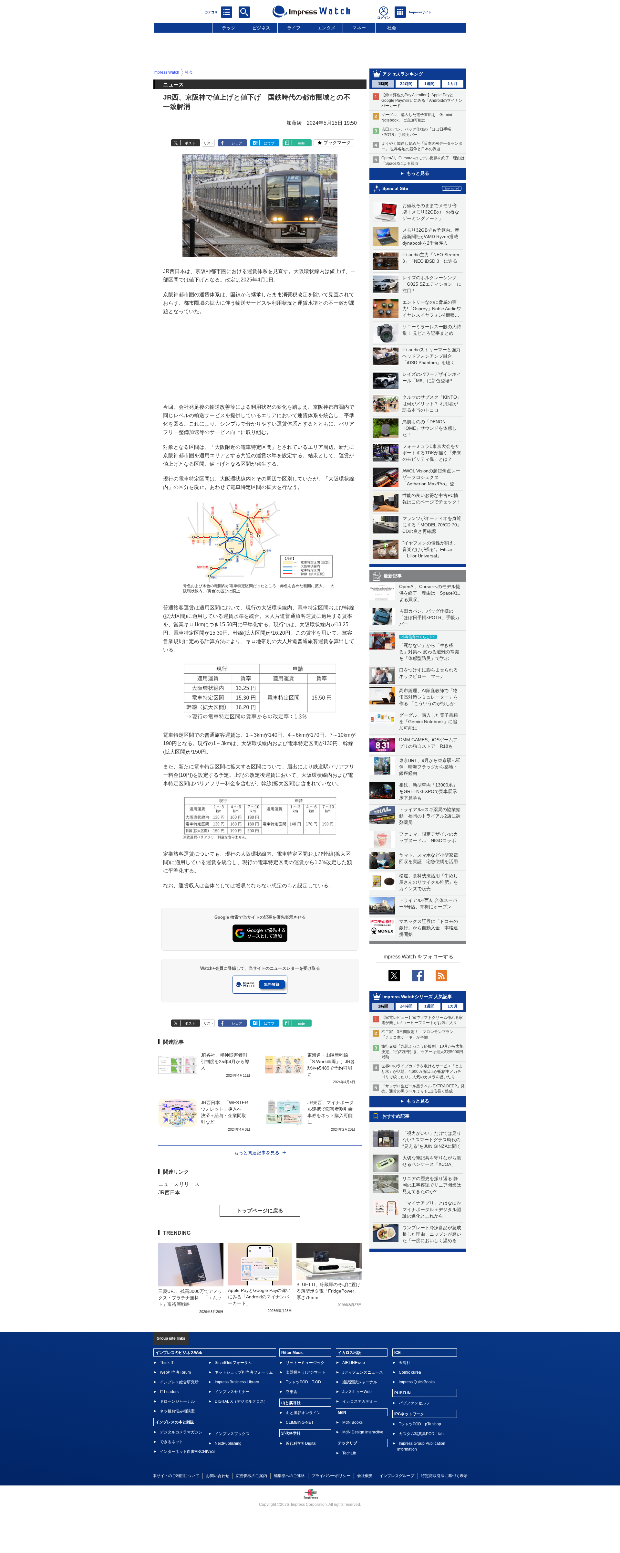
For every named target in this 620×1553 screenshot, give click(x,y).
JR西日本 (169, 1192)
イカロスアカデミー (359, 1401)
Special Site (395, 188)
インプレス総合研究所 (179, 1382)
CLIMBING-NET (300, 1422)
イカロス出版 (349, 1352)
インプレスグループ (396, 1476)
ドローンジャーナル (177, 1401)
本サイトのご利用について (176, 1476)
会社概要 (365, 1476)
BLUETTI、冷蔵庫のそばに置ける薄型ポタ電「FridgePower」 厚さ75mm (329, 1291)
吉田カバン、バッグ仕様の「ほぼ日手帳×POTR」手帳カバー (429, 617)
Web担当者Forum (175, 1372)
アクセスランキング (402, 74)
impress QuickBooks (417, 1382)
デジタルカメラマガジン (181, 1432)
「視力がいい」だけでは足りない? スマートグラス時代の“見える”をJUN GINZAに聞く (431, 1140)
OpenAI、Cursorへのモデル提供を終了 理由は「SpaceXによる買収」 (429, 593)
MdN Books (352, 1422)
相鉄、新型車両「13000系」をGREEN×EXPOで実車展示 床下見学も (430, 791)
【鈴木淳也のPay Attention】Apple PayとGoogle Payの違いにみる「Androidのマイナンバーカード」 (421, 100)
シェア (237, 143)
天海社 (404, 1362)
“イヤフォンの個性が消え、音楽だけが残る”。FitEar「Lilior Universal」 (430, 549)
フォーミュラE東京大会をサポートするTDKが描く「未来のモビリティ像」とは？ (431, 453)
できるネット (171, 1442)
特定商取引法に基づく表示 (444, 1476)
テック (228, 27)
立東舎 (291, 1391)
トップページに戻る (260, 1210)
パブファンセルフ (414, 1403)
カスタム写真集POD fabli (422, 1434)
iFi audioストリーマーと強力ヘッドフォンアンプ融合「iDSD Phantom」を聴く (431, 356)
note (301, 143)
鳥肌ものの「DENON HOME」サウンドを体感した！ (429, 428)
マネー (359, 27)
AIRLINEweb (353, 1362)
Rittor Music (292, 1352)
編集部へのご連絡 (289, 1476)
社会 (391, 27)
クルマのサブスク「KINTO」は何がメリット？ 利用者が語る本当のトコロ (431, 404)
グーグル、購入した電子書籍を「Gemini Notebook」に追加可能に (428, 722)
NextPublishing (228, 1443)
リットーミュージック (305, 1362)
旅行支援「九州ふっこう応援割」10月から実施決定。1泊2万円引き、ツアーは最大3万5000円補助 (422, 1052)
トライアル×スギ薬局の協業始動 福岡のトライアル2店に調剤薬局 (429, 816)
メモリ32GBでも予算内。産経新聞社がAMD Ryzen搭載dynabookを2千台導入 (430, 236)
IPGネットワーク (409, 1414)
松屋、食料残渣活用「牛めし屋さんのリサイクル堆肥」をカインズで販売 (428, 882)
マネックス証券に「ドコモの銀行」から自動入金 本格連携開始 (428, 928)
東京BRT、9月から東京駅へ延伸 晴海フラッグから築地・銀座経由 (429, 767)
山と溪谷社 (291, 1402)
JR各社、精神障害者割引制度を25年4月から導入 (225, 1061)
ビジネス (261, 27)
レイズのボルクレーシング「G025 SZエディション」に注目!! (431, 284)
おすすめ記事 (395, 1116)
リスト (208, 143)
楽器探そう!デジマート (306, 1372)
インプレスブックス (232, 1434)
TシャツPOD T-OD (303, 1382)
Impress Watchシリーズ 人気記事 (417, 996)
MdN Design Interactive (362, 1432)
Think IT (167, 1362)
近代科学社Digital (301, 1443)
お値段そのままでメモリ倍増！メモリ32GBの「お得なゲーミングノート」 (430, 212)
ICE (397, 1352)
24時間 (406, 83)
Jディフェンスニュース (362, 1372)
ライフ (294, 27)
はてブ (269, 143)
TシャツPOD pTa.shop (420, 1424)
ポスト (190, 143)
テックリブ (347, 1443)
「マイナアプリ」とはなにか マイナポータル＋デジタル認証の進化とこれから (434, 1209)
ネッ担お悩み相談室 (177, 1411)
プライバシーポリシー (331, 1476)
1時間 (383, 83)
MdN (342, 1412)
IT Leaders (169, 1391)
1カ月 (453, 83)
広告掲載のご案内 (251, 1476)
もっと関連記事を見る (256, 1152)
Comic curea (410, 1372)
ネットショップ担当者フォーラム (244, 1372)
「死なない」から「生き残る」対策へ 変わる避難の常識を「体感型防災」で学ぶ (429, 652)
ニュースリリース (179, 1184)
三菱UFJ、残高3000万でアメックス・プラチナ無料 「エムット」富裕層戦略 (190, 1298)
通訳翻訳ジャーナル (359, 1382)
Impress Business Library (237, 1382)
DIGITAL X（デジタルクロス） (241, 1401)
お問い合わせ (217, 1476)
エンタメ (326, 27)
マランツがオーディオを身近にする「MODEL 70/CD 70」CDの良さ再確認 (431, 525)
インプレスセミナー (232, 1391)
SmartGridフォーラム (233, 1362)
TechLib (349, 1453)
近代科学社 (291, 1433)
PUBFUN (402, 1393)
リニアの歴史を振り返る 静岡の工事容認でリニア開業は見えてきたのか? (431, 1185)
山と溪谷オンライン (303, 1412)
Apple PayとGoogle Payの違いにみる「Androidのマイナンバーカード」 (259, 1297)
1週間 (429, 83)
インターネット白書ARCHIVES (187, 1451)
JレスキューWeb (357, 1391)
